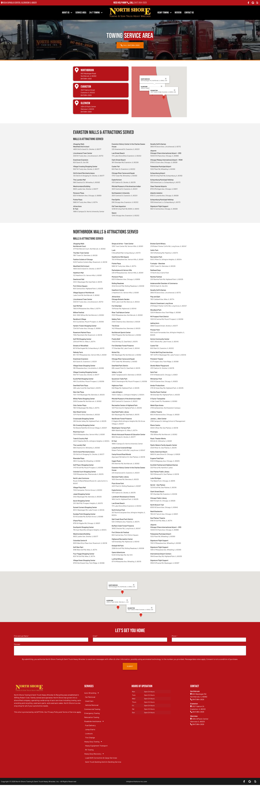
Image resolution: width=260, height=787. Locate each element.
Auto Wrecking (90, 693)
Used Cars (89, 701)
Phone (174, 636)
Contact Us (189, 12)
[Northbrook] (76, 70)
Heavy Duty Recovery (92, 754)
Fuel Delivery (90, 725)
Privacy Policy (53, 712)
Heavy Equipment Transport (96, 746)
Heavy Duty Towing (91, 741)
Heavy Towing (163, 12)
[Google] (253, 2)
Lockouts (89, 733)
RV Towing (89, 750)
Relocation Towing (91, 717)
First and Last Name (21, 636)
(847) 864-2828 (140, 2)
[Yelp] (257, 2)
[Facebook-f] (248, 2)
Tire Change (90, 737)
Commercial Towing (92, 709)
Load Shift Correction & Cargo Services (101, 758)
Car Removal (90, 697)
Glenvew (85, 103)
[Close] (161, 86)
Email (95, 636)
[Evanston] (76, 86)
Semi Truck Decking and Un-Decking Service (103, 762)
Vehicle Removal (91, 705)
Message (17, 644)
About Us (65, 12)
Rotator (178, 12)
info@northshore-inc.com (136, 781)
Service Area (80, 12)
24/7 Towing (94, 12)
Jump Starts (90, 729)
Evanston (86, 87)
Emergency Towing (92, 713)
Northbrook (87, 70)
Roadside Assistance (92, 721)
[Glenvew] (76, 103)
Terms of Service (69, 712)
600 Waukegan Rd (199, 694)
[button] (163, 97)
